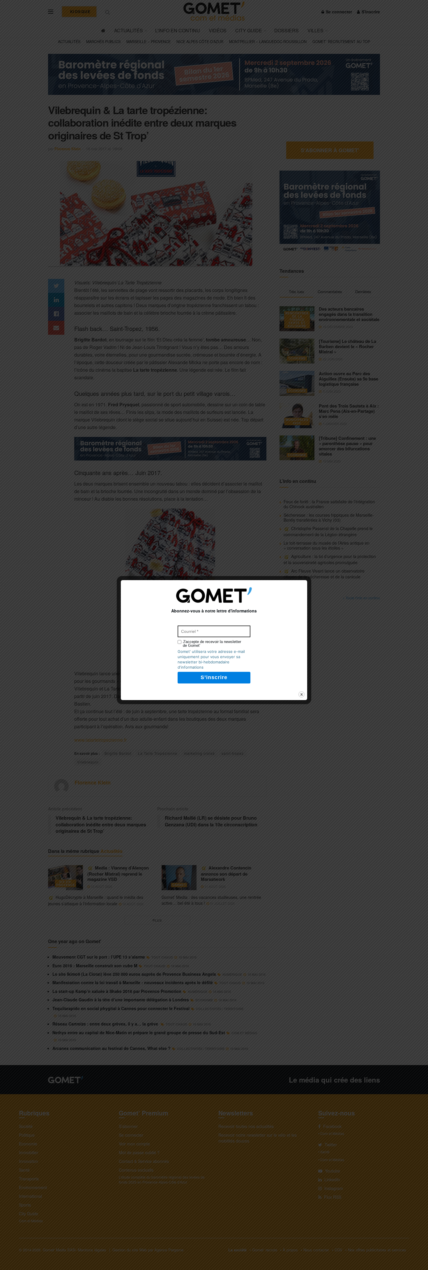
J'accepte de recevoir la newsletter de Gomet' (212, 643)
